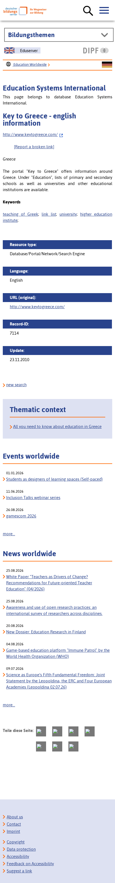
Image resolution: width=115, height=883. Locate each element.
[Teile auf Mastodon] (41, 731)
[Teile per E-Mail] (57, 746)
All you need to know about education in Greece (57, 426)
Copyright (16, 842)
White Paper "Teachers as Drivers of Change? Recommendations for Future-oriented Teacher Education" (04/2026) (49, 582)
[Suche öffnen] (88, 11)
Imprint (13, 831)
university (68, 214)
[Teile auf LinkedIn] (41, 746)
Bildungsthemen (31, 34)
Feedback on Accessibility (30, 863)
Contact (14, 824)
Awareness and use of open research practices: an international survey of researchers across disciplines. (54, 610)
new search (16, 384)
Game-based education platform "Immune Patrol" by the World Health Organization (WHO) (58, 653)
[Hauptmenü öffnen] (104, 10)
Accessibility (18, 856)
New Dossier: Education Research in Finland (46, 631)
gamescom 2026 (21, 516)
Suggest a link (19, 871)
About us (15, 816)
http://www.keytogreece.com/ (30, 134)
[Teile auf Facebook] (57, 731)
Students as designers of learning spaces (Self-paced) (54, 479)
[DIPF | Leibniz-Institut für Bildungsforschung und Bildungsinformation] (96, 50)
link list (49, 214)
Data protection (21, 849)
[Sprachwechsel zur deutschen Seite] (107, 65)
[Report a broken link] (34, 146)
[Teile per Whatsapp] (90, 731)
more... (9, 533)
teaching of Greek (20, 214)
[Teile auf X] (73, 731)
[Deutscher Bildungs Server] (25, 11)
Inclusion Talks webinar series (33, 497)
